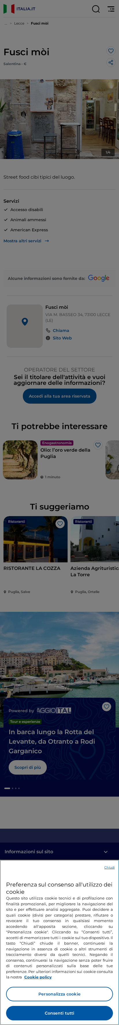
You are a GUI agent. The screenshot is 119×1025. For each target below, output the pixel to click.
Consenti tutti (60, 1013)
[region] (59, 942)
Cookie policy (38, 977)
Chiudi (109, 867)
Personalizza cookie (59, 994)
